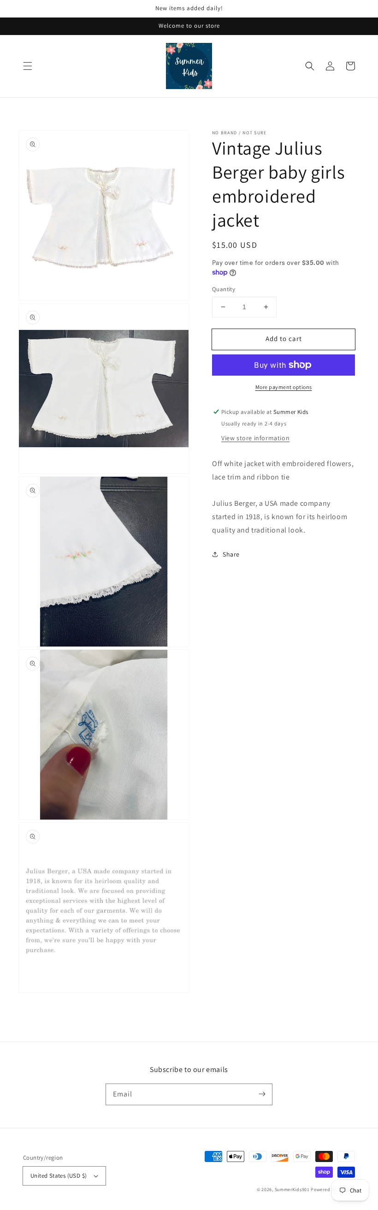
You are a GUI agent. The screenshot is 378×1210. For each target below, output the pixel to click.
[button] (28, 66)
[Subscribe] (262, 1094)
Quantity (223, 289)
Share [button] (231, 554)
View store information (255, 438)
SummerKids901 (292, 1189)
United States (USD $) (58, 1176)
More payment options (283, 386)
